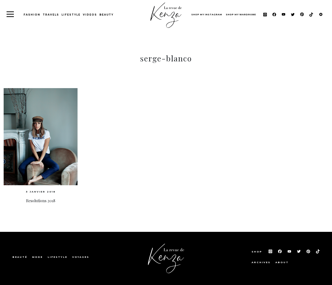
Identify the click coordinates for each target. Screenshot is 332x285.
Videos (90, 14)
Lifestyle (70, 14)
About (282, 262)
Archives (261, 262)
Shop (258, 251)
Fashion (32, 14)
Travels (51, 14)
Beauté (19, 257)
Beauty (106, 14)
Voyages (80, 257)
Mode (37, 257)
